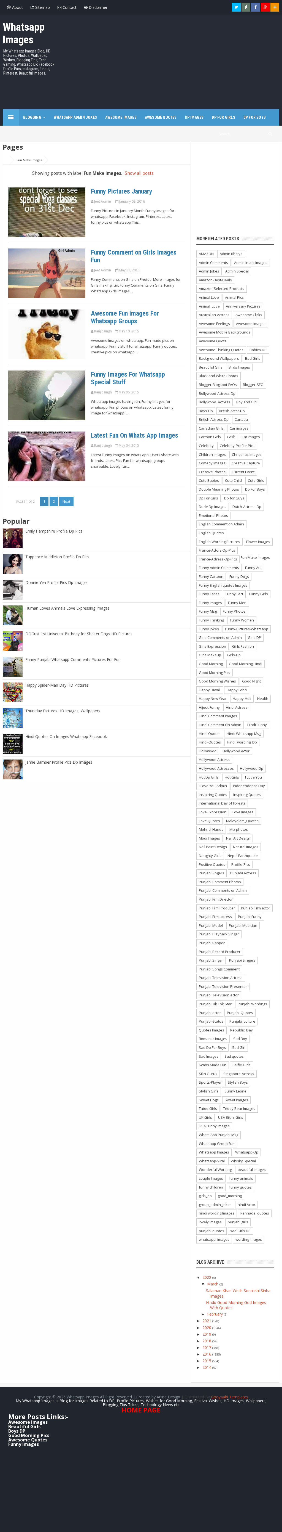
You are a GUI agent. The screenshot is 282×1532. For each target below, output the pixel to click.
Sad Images (208, 1056)
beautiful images (252, 1169)
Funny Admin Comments (219, 567)
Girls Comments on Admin (220, 637)
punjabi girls (238, 1221)
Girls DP (254, 637)
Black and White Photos (218, 375)
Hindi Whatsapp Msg (244, 733)
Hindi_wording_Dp (242, 742)
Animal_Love (209, 306)
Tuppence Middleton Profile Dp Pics (57, 556)
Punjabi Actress (243, 872)
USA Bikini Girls (230, 1117)
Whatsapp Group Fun (217, 1143)
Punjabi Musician (243, 925)
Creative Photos (212, 471)
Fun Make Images (25, 191)
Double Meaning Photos (219, 489)
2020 (207, 1327)
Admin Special (237, 271)
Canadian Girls (211, 428)
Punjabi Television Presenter (223, 986)
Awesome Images (25, 313)
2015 (207, 1360)
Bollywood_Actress (214, 401)
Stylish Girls (208, 1091)
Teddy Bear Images (239, 1108)
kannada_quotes (254, 1213)
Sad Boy (240, 1038)
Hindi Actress (237, 707)
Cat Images (251, 436)
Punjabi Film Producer (217, 908)
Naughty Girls (210, 855)
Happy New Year (213, 698)
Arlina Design (168, 1396)
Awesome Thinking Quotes (221, 349)
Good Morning (211, 663)
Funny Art (253, 567)
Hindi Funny (257, 724)
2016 (207, 1354)
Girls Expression (212, 646)
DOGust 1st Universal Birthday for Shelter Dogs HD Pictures (78, 633)
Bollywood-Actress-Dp (217, 393)
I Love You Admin (213, 785)
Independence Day (249, 785)
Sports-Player (210, 1082)
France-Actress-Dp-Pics (218, 559)
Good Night (251, 681)
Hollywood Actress (214, 759)
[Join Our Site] (274, 7)
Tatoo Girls (208, 1108)
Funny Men (237, 602)
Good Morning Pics (214, 672)
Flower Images (258, 541)
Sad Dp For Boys (212, 1047)
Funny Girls (258, 593)
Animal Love (209, 297)
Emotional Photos (213, 515)
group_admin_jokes (215, 1204)
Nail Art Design (238, 838)
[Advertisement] (179, 59)
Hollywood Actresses (216, 768)
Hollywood (207, 750)
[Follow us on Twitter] (236, 7)
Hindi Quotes (210, 733)
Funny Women (242, 620)
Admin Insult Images (250, 262)
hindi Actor (246, 1204)
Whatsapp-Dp (246, 1152)
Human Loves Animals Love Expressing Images (67, 608)
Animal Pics (234, 297)
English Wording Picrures (219, 541)
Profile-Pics (240, 864)
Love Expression (212, 811)
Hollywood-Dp (251, 768)
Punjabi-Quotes (240, 1012)
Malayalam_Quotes (242, 820)
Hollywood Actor (236, 750)
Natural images (245, 846)
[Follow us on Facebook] (255, 7)
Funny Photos (234, 611)
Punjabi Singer (211, 960)
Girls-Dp (234, 654)
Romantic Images (213, 1038)
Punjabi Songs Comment (219, 969)
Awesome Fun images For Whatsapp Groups (125, 317)
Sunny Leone (235, 1091)
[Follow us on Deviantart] (246, 7)
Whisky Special (243, 1160)
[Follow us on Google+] (265, 7)
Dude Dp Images (212, 506)
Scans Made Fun (212, 1064)
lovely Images (210, 1221)
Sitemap (42, 7)
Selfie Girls (241, 1064)
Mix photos (238, 829)
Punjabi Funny (250, 916)
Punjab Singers (211, 872)
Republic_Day (241, 1030)
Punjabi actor (210, 1012)
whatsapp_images (214, 1239)
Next (66, 501)
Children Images (212, 454)
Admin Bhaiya (231, 253)
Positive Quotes (212, 864)
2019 (207, 1334)
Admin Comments (213, 262)
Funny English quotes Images (223, 585)
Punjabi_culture (242, 1021)
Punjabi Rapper (212, 942)
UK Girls (205, 1117)
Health (262, 698)
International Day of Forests (222, 803)
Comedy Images (212, 463)
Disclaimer (97, 7)
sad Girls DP (240, 1230)
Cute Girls (256, 480)
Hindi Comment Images (218, 715)
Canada (241, 419)
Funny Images (210, 602)
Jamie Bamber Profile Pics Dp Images (58, 762)
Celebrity (206, 445)
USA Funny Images (214, 1125)
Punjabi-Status (211, 1021)
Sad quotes (234, 1056)
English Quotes (211, 532)
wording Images (248, 1239)
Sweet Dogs (209, 1099)
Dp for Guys (234, 498)
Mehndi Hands (211, 829)
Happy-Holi (242, 698)
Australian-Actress (214, 314)
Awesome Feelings (214, 323)
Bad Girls (252, 358)
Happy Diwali (210, 689)
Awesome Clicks (248, 314)
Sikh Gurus (208, 1073)
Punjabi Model (211, 925)
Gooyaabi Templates (229, 1396)
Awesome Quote (213, 340)
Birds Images (239, 367)
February (215, 1314)
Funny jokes (209, 628)
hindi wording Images (216, 1213)
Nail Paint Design (213, 846)
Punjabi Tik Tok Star (215, 1003)
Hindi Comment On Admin (220, 724)
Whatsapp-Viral (212, 1160)
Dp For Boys (255, 489)
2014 (207, 1367)
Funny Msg (208, 611)
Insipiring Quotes (213, 794)
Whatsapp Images (214, 1152)
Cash (231, 436)
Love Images (242, 811)
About (17, 7)
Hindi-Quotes (210, 742)
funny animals (241, 1178)
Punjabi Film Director (216, 899)
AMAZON (206, 253)
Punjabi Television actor (219, 995)
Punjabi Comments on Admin (223, 890)
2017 (207, 1347)
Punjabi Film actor (255, 908)
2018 (207, 1340)
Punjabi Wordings (252, 1003)
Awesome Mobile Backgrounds (224, 332)
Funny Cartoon (211, 576)
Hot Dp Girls (209, 777)
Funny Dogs (239, 576)
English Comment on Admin (221, 524)
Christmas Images (247, 454)
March (213, 1284)
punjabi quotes (211, 1230)
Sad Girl (238, 1047)
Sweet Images (236, 1099)
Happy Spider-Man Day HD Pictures (57, 685)
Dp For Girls (208, 498)
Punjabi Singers (242, 960)
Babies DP (258, 349)
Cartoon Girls (210, 436)
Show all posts (139, 173)
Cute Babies (209, 480)
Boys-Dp (206, 410)
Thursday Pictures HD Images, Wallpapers (62, 710)
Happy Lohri (237, 689)
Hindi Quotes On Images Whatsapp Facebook (66, 736)
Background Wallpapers (219, 358)
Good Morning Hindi (245, 663)
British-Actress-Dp (214, 419)
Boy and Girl (246, 401)
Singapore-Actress (238, 1073)
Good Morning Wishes (217, 681)
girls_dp (205, 1195)
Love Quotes (209, 820)
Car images (239, 428)
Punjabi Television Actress (221, 977)
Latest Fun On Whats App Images (134, 435)
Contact (69, 7)
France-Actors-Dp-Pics (217, 550)
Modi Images (209, 838)
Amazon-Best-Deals (215, 279)
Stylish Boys (238, 1082)
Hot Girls (232, 777)
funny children (211, 1187)
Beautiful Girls (211, 367)
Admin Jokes (209, 271)
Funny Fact (234, 593)
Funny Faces (209, 593)
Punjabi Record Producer (219, 951)
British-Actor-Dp (232, 410)
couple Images (211, 1178)
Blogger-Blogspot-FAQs (218, 384)
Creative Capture (246, 463)
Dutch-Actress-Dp (246, 506)
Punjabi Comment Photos (220, 881)
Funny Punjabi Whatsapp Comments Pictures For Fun (73, 659)
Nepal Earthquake (242, 855)
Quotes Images (211, 1030)
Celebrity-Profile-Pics (237, 445)
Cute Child (233, 480)
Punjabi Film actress (215, 916)
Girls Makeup (210, 654)
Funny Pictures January (121, 191)
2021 (207, 1320)
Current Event (243, 471)
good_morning (230, 1195)
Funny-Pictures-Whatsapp (246, 628)
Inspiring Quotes (247, 794)
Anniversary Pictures (243, 306)
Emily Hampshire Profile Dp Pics (53, 531)
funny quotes (240, 1187)
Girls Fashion (243, 646)
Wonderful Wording (215, 1169)
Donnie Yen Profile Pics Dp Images (56, 582)
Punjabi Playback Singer (219, 934)
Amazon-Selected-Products (221, 288)
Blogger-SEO (253, 384)
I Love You (253, 777)
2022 (207, 1277)
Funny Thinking (211, 620)
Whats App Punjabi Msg (218, 1134)
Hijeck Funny (209, 707)
